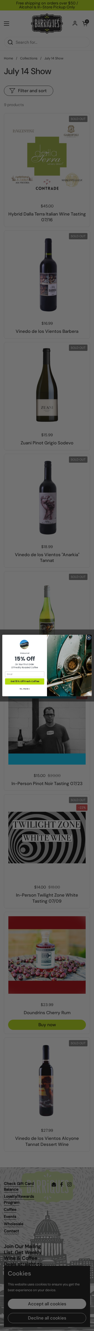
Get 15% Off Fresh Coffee (24, 681)
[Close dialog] (89, 638)
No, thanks (24, 689)
